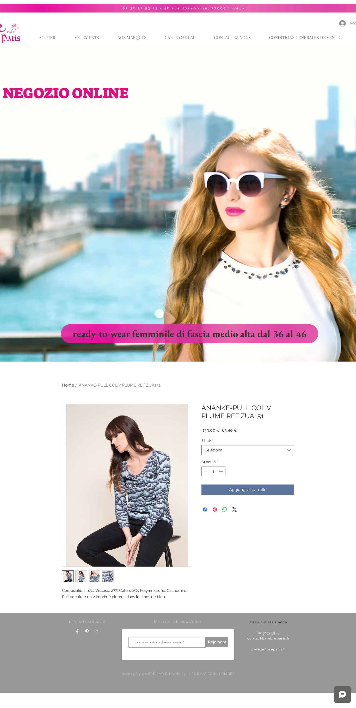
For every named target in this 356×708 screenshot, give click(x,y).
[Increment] (221, 471)
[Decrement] (205, 471)
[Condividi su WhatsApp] (225, 509)
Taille (207, 440)
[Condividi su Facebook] (205, 509)
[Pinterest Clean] (86, 631)
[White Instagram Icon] (96, 631)
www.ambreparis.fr (268, 649)
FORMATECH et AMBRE (213, 674)
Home (68, 385)
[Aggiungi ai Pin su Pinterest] (215, 509)
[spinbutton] (213, 471)
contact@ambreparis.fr (268, 638)
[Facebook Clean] (77, 631)
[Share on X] (234, 509)
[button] (132, 35)
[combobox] (247, 450)
